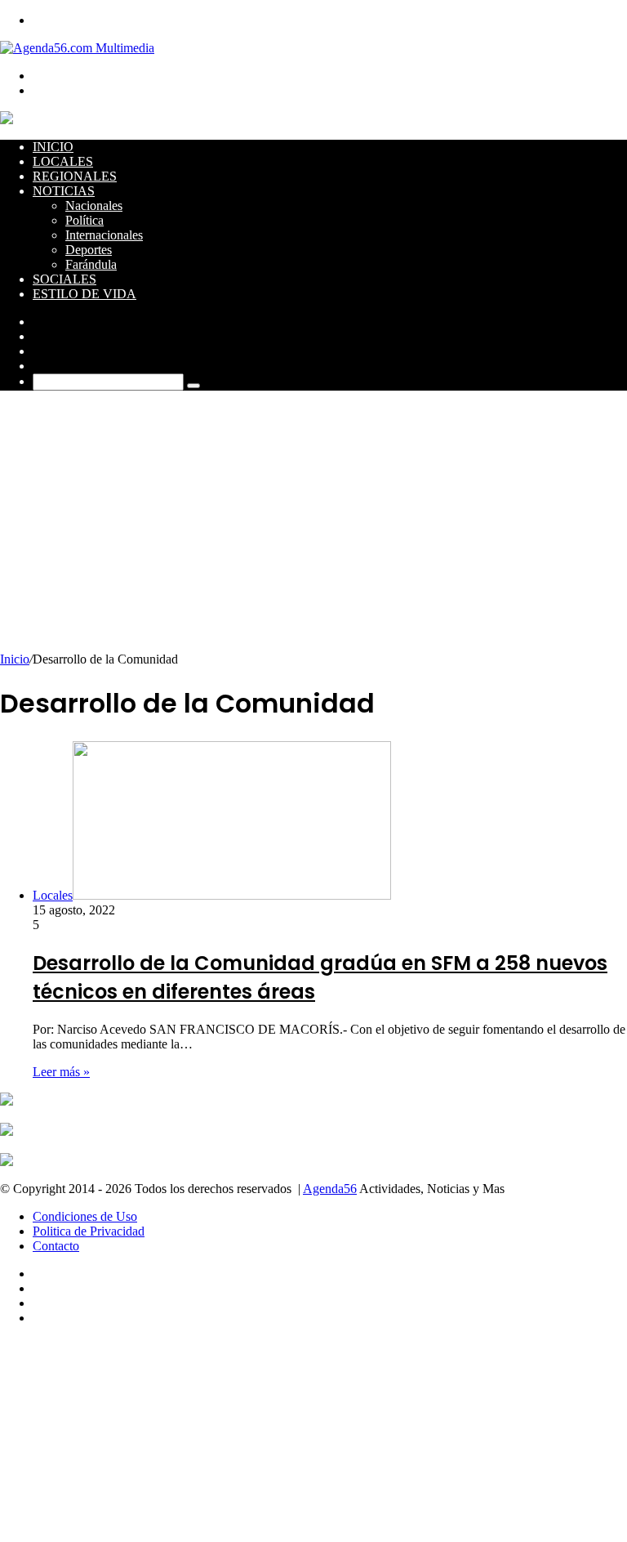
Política (84, 220)
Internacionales (104, 235)
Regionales (75, 176)
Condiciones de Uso (85, 1216)
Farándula (91, 264)
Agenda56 (330, 1189)
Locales (63, 161)
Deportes (88, 250)
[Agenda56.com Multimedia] (77, 48)
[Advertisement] (313, 529)
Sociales (64, 279)
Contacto (56, 1246)
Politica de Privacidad (89, 1231)
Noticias (64, 191)
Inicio (53, 147)
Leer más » (61, 1072)
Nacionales (93, 205)
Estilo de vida (84, 294)
